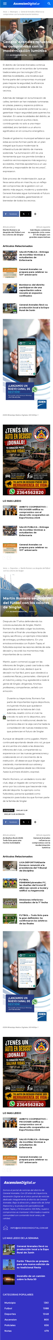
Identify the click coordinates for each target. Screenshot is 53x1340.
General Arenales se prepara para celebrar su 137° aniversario (33, 272)
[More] (35, 214)
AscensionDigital (18, 55)
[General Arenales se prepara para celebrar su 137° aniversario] (10, 273)
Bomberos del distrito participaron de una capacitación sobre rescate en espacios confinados (32, 290)
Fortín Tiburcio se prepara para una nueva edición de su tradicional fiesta (33, 1264)
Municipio (14, 12)
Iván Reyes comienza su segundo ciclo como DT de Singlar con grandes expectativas (39, 233)
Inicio (5, 12)
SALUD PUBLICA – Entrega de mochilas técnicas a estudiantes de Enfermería (34, 256)
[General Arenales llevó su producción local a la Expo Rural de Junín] (10, 308)
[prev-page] (4, 558)
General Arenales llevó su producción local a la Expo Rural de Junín (34, 307)
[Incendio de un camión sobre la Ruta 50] (9, 1279)
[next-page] (9, 558)
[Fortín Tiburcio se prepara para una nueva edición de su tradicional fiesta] (9, 1264)
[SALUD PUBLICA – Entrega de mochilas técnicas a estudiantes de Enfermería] (10, 255)
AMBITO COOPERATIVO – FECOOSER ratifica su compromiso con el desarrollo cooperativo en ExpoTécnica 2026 (34, 512)
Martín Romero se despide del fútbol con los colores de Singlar (14, 232)
